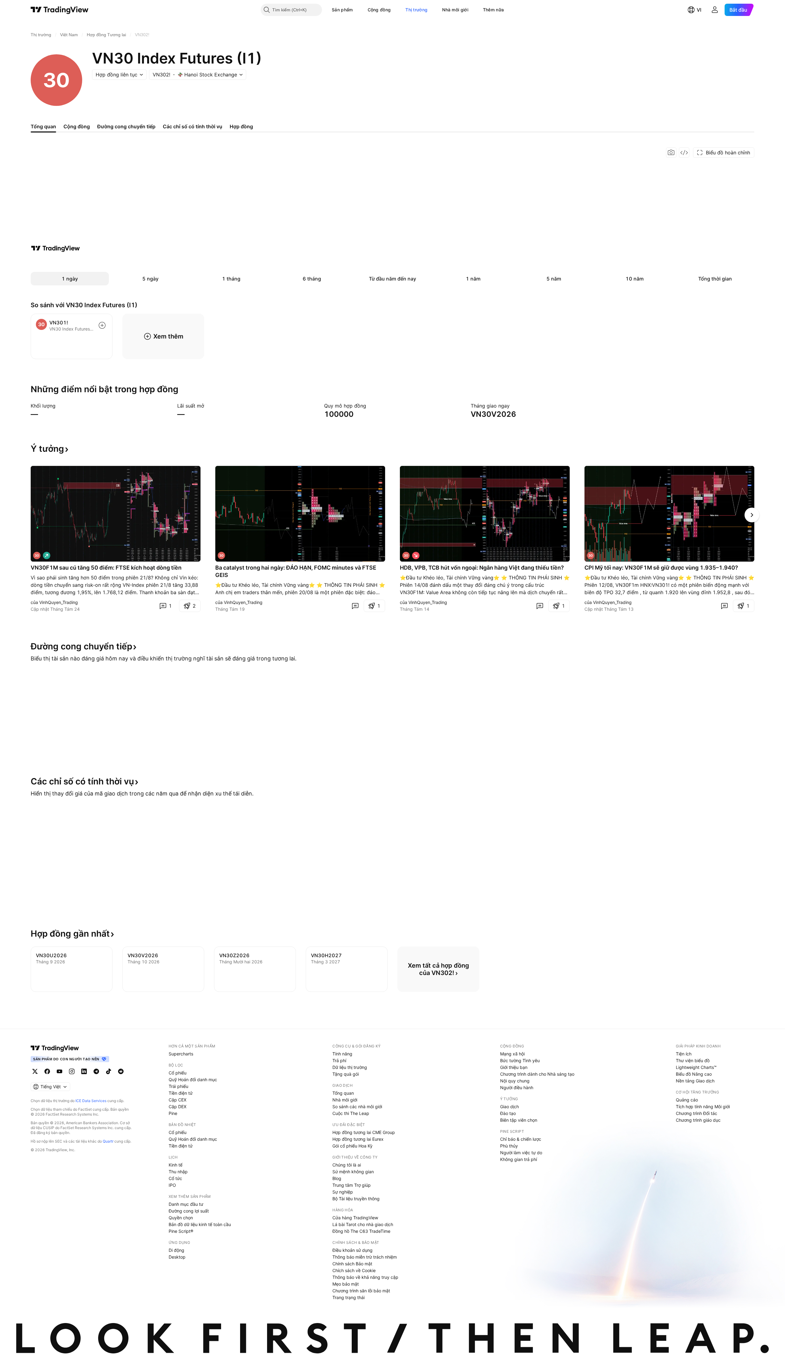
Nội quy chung (515, 1080)
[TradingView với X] (35, 1071)
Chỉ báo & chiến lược (520, 1139)
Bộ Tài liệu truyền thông (356, 1198)
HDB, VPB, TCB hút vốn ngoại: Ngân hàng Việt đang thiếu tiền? (482, 567)
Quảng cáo (687, 1099)
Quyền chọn (181, 1217)
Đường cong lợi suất (189, 1210)
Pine (173, 1113)
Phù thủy (509, 1145)
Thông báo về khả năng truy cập (365, 1277)
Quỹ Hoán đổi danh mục (193, 1079)
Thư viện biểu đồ (693, 1060)
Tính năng (342, 1053)
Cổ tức (175, 1178)
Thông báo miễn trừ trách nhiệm (364, 1257)
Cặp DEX (177, 1106)
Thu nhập (178, 1171)
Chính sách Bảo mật (352, 1263)
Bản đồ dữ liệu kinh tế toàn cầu (200, 1224)
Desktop (177, 1257)
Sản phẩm (342, 9)
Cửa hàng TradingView (355, 1217)
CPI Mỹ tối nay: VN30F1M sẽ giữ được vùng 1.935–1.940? (661, 567)
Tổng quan (343, 1093)
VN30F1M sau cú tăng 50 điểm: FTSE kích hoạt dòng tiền (106, 567)
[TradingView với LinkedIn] (84, 1071)
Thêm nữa (493, 9)
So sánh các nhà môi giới (357, 1106)
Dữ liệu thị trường (349, 1067)
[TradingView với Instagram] (71, 1071)
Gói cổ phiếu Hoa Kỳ (352, 1145)
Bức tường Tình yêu (520, 1060)
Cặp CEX (177, 1099)
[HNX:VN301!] (221, 555)
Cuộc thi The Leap (350, 1113)
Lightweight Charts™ (696, 1067)
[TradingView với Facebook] (47, 1071)
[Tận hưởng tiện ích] (684, 152)
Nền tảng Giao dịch (695, 1080)
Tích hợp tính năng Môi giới (703, 1106)
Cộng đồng (379, 9)
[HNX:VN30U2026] (36, 555)
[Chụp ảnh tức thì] (671, 152)
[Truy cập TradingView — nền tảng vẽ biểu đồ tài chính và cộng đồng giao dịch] (55, 248)
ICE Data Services (90, 1100)
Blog (336, 1178)
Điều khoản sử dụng (352, 1250)
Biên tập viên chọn (518, 1120)
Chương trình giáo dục (698, 1120)
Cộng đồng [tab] (76, 126)
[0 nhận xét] (355, 606)
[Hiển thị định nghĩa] (59, 405)
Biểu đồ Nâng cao (694, 1074)
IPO (172, 1185)
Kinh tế (175, 1164)
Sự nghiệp (342, 1191)
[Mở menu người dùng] (715, 10)
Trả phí (339, 1060)
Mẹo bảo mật (345, 1284)
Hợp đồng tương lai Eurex (358, 1139)
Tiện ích (683, 1053)
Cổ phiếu (177, 1072)
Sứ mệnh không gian (353, 1171)
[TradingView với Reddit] (121, 1071)
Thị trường (416, 9)
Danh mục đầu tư (186, 1204)
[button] (357, 10)
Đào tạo (508, 1113)
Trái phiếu (178, 1086)
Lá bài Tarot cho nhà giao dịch (362, 1224)
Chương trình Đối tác (696, 1113)
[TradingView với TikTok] (108, 1071)
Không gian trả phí (518, 1159)
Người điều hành (516, 1087)
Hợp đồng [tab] (241, 126)
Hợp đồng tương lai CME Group (363, 1132)
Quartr (108, 1141)
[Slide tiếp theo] (752, 515)
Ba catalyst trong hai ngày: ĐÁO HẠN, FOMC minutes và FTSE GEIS (295, 571)
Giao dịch (509, 1106)
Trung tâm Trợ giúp (351, 1185)
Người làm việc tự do (521, 1152)
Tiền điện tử (181, 1093)
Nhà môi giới (455, 9)
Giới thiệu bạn (513, 1067)
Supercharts (181, 1053)
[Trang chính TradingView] (60, 10)
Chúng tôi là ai (346, 1164)
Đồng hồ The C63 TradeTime (361, 1231)
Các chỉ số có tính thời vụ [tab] (192, 126)
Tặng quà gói (345, 1074)
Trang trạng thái (348, 1297)
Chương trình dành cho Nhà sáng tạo (537, 1074)
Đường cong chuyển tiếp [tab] (126, 126)
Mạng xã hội (512, 1053)
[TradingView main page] (55, 1048)
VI (699, 10)
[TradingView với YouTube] (59, 1071)
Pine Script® (181, 1231)
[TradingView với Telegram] (96, 1071)
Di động (176, 1250)
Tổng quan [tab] (43, 126)
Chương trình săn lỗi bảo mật (361, 1290)
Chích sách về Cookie (354, 1270)
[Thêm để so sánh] (102, 325)
